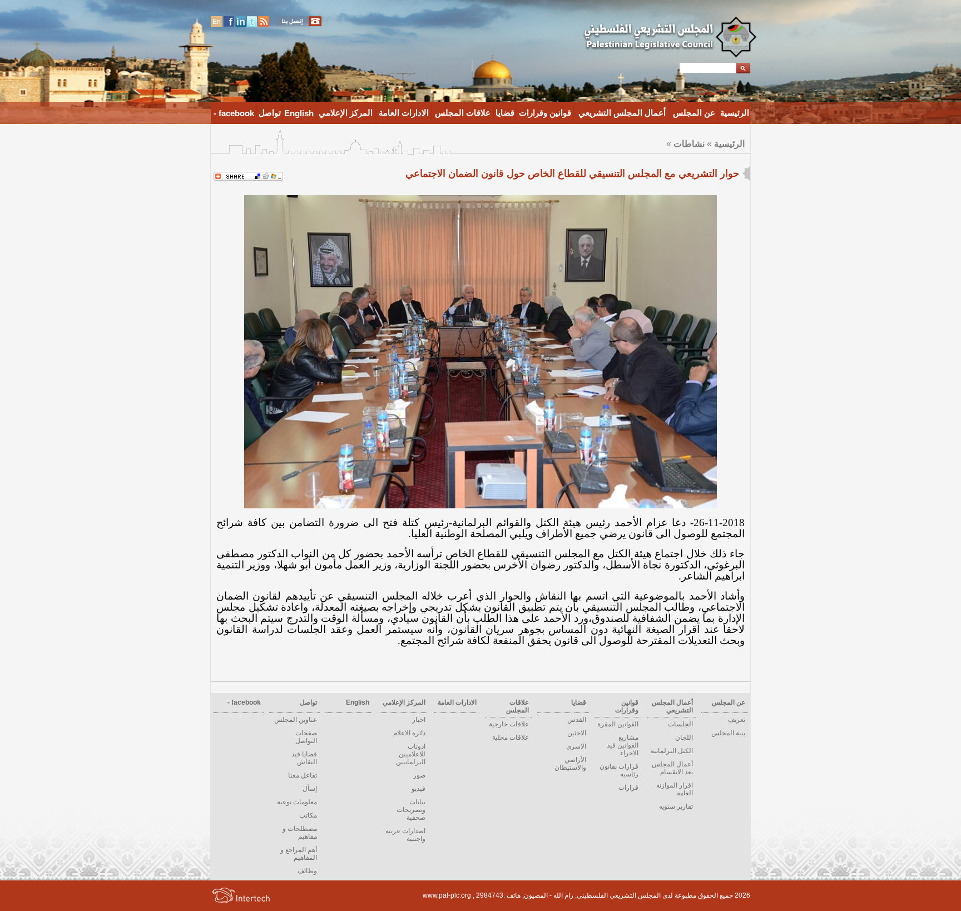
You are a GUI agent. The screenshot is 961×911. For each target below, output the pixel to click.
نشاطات (689, 143)
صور (419, 775)
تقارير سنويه (676, 806)
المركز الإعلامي (346, 112)
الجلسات (680, 724)
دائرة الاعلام (409, 733)
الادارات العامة (404, 112)
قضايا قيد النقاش (304, 758)
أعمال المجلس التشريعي (622, 112)
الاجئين (576, 733)
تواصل (270, 112)
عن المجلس (694, 112)
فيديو (418, 789)
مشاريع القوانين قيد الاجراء (622, 745)
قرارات (628, 787)
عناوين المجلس (295, 720)
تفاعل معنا (302, 775)
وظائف (307, 871)
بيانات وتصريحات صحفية (411, 809)
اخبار (418, 720)
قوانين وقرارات (545, 112)
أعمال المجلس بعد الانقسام (672, 768)
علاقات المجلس (463, 112)
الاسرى (576, 746)
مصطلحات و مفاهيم (300, 832)
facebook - (234, 113)
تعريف (736, 720)
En (216, 22)
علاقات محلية (510, 737)
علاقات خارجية (509, 724)
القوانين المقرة (617, 724)
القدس (576, 720)
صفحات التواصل (306, 737)
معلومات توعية (297, 802)
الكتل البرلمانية (672, 751)
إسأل (310, 789)
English (299, 113)
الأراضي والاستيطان (570, 763)
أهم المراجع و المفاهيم (298, 854)
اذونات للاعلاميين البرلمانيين (410, 754)
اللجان (684, 737)
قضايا (505, 112)
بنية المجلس (728, 733)
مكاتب (308, 815)
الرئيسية (734, 112)
